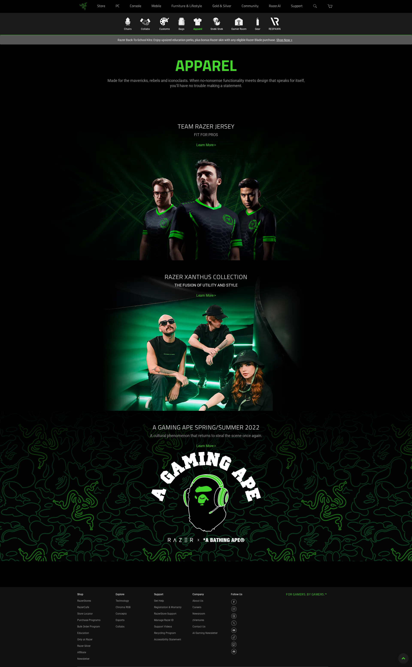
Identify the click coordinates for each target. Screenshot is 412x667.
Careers (196, 607)
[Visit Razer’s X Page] (234, 623)
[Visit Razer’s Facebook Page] (234, 602)
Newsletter (83, 658)
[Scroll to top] (403, 658)
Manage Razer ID (164, 620)
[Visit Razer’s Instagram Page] (234, 609)
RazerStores (84, 600)
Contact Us (198, 626)
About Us (197, 600)
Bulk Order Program (88, 626)
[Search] (315, 6)
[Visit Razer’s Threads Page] (234, 616)
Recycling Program (165, 633)
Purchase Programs (88, 620)
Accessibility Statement (167, 639)
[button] (330, 6)
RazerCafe (83, 607)
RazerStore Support (165, 613)
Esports (120, 620)
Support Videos (163, 626)
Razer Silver (84, 645)
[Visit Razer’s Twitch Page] (234, 644)
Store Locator (85, 613)
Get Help (159, 600)
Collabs (120, 626)
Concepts (121, 613)
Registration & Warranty (168, 607)
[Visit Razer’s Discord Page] (234, 652)
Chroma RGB (123, 607)
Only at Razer (84, 639)
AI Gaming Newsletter (205, 633)
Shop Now (284, 40)
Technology (122, 600)
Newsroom (198, 613)
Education (83, 633)
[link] (83, 6)
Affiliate (81, 652)
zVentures (198, 620)
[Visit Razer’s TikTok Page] (234, 637)
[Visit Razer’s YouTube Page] (234, 630)
